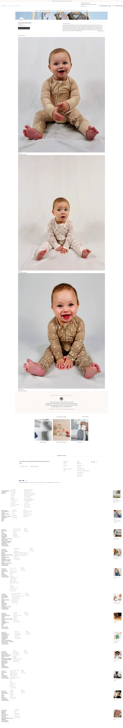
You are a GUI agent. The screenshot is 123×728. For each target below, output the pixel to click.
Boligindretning (41, 10)
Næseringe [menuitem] (15, 617)
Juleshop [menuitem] (12, 496)
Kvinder (53, 10)
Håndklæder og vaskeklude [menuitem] (17, 658)
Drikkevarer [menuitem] (4, 553)
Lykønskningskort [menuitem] (5, 638)
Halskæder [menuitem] (3, 623)
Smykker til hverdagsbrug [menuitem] (15, 504)
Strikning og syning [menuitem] (18, 634)
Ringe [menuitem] (3, 624)
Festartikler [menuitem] (4, 639)
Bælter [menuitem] (11, 569)
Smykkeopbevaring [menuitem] (5, 622)
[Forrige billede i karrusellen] (37, 403)
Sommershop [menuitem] (13, 493)
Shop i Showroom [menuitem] (5, 653)
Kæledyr (81, 10)
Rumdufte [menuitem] (24, 509)
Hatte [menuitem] (11, 574)
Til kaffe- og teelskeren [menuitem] (28, 497)
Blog (101, 5)
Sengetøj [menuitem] (13, 513)
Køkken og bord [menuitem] (25, 512)
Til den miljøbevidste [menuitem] (14, 500)
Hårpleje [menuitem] (3, 600)
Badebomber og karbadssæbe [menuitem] (17, 593)
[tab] (20, 35)
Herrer (85, 10)
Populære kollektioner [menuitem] (6, 490)
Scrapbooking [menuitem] (17, 635)
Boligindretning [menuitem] (4, 510)
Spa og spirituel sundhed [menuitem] (6, 606)
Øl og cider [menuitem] (15, 549)
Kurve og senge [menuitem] (12, 678)
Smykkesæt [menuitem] (4, 621)
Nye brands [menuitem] (14, 509)
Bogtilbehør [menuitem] (4, 719)
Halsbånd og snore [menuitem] (13, 675)
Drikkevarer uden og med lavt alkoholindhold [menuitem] (21, 553)
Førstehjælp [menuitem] (15, 657)
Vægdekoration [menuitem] (25, 516)
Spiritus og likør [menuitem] (16, 551)
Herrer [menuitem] (3, 519)
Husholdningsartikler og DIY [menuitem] (27, 511)
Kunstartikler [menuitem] (17, 631)
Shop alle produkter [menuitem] (5, 545)
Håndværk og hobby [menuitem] (5, 634)
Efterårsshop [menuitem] (13, 495)
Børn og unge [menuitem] (4, 717)
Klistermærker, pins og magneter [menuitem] (8, 641)
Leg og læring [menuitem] (4, 660)
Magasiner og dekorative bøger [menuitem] (7, 718)
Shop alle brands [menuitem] (5, 544)
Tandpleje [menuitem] (14, 656)
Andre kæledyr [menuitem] (4, 675)
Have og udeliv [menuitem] (14, 516)
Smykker (64, 10)
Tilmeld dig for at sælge (106, 5)
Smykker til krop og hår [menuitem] (6, 615)
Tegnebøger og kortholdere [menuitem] (14, 582)
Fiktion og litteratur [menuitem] (5, 714)
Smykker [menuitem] (3, 515)
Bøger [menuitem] (3, 520)
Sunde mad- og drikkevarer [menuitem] (28, 495)
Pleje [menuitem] (11, 681)
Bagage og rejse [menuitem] (12, 581)
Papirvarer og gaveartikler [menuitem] (6, 516)
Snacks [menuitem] (3, 561)
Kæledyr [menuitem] (3, 518)
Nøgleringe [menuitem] (12, 576)
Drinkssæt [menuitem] (15, 556)
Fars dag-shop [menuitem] (13, 492)
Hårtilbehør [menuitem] (12, 573)
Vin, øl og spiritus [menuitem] (5, 551)
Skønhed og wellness (58, 10)
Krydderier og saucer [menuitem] (5, 557)
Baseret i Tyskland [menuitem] (27, 504)
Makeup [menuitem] (3, 602)
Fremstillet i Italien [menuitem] (27, 507)
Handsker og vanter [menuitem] (13, 572)
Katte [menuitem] (3, 673)
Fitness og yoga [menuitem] (4, 597)
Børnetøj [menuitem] (3, 665)
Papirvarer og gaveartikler (70, 10)
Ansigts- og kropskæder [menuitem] (17, 615)
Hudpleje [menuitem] (3, 605)
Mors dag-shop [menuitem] (13, 491)
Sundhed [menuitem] (11, 682)
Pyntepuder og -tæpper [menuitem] (27, 515)
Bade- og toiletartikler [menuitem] (16, 653)
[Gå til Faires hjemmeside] (3, 5)
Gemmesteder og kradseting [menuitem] (14, 677)
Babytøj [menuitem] (3, 664)
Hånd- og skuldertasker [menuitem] (13, 588)
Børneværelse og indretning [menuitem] (7, 658)
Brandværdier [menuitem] (4, 491)
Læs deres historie (101, 30)
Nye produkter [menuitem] (14, 511)
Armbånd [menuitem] (3, 616)
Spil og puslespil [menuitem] (4, 635)
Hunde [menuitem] (3, 674)
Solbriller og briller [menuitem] (13, 578)
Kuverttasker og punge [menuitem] (13, 570)
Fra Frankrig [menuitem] (26, 503)
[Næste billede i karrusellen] (85, 403)
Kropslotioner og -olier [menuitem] (15, 594)
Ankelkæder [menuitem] (15, 612)
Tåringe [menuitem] (15, 619)
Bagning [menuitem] (3, 552)
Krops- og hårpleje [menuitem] (16, 654)
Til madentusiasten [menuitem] (27, 496)
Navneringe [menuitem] (15, 613)
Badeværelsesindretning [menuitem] (17, 530)
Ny (38, 10)
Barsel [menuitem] (3, 657)
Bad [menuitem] (12, 512)
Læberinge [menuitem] (15, 616)
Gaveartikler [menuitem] (13, 499)
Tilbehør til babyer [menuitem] (5, 661)
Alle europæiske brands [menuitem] (28, 500)
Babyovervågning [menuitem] (15, 652)
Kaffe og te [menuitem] (4, 556)
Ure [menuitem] (10, 584)
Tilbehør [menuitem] (3, 572)
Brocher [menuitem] (3, 617)
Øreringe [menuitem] (3, 620)
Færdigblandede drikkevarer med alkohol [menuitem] (20, 552)
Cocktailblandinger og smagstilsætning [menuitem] (20, 555)
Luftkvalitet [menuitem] (14, 650)
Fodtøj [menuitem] (3, 573)
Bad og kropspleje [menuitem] (5, 596)
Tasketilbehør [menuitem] (12, 586)
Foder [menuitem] (11, 679)
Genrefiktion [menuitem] (16, 710)
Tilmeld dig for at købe (119, 5)
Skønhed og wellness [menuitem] (5, 513)
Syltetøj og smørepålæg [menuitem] (6, 560)
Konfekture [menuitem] (4, 558)
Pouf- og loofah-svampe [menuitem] (16, 597)
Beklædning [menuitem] (4, 574)
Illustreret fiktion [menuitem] (16, 714)
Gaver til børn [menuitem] (13, 503)
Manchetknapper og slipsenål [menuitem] (7, 618)
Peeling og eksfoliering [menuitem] (15, 598)
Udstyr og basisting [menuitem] (5, 656)
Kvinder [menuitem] (3, 512)
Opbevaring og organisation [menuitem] (27, 513)
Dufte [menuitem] (3, 598)
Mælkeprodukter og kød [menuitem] (6, 559)
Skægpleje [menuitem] (11, 690)
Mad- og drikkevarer (48, 10)
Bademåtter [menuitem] (15, 531)
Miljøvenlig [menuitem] (3, 712)
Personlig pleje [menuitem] (4, 604)
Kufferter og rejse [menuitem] (13, 671)
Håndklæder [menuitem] (15, 534)
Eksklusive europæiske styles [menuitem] (28, 492)
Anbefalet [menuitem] (3, 493)
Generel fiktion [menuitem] (16, 709)
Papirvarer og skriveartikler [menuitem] (6, 640)
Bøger (87, 10)
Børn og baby (77, 10)
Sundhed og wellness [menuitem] (5, 599)
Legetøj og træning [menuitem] (13, 683)
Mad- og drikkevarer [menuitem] (5, 511)
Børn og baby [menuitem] (4, 517)
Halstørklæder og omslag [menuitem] (14, 577)
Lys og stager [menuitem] (14, 515)
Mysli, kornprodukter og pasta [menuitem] (7, 554)
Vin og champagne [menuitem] (17, 548)
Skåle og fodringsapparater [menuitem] (14, 670)
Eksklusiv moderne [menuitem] (27, 491)
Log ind (113, 5)
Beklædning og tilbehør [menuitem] (13, 674)
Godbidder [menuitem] (11, 685)
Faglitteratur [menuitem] (4, 715)
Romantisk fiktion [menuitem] (17, 713)
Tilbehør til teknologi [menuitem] (13, 580)
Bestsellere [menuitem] (3, 711)
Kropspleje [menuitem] (11, 691)
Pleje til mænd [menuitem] (4, 603)
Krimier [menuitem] (15, 712)
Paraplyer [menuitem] (11, 585)
